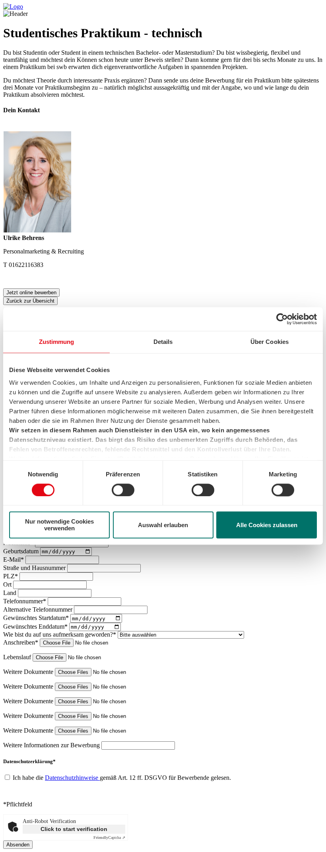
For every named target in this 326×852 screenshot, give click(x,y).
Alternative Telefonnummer (38, 609)
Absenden (17, 845)
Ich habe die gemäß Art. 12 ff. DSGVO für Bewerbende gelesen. (122, 777)
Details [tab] (163, 341)
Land (10, 592)
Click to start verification (74, 829)
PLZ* (11, 576)
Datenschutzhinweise (72, 777)
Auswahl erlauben (163, 525)
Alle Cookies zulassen (266, 525)
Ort (8, 584)
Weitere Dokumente (29, 671)
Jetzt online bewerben (31, 293)
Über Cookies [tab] (269, 341)
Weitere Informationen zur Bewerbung (52, 745)
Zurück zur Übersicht (30, 301)
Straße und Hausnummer (35, 567)
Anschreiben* (21, 642)
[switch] (123, 490)
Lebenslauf (18, 657)
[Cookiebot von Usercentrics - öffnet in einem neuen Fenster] (282, 319)
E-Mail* (14, 559)
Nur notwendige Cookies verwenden (59, 525)
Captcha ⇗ (109, 837)
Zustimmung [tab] (56, 341)
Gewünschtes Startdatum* (36, 618)
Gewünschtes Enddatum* (36, 626)
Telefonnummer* (25, 601)
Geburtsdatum (21, 551)
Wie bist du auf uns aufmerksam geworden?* (60, 634)
